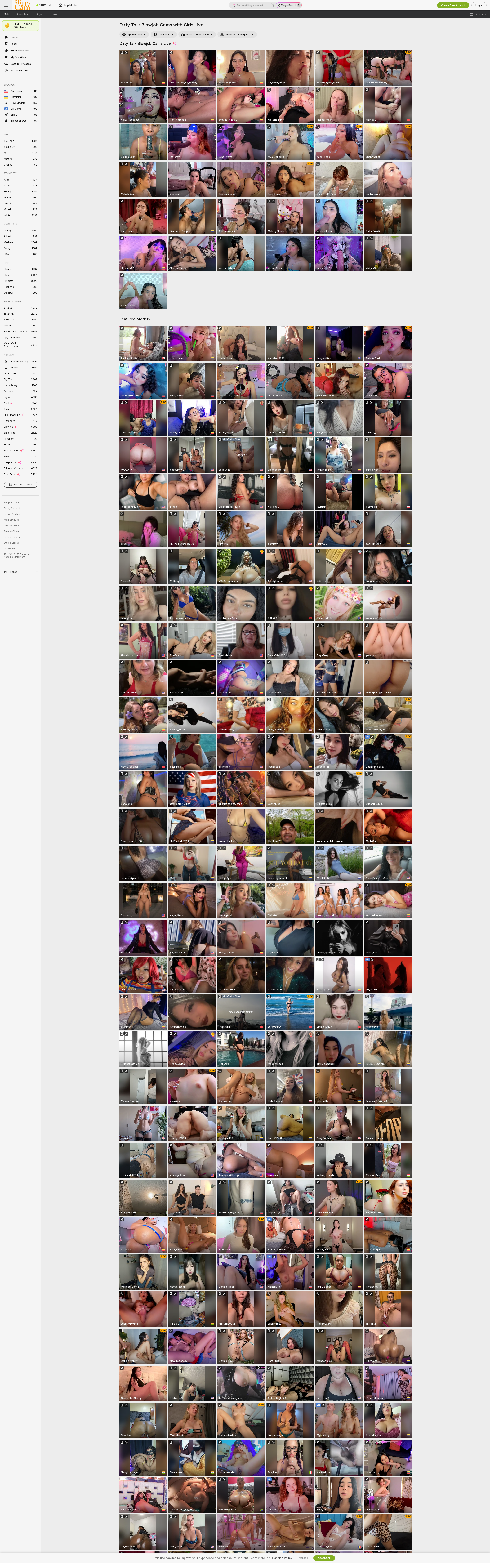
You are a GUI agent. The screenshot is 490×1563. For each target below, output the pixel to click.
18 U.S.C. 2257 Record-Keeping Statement (16, 555)
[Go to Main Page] (22, 5)
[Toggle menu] (6, 5)
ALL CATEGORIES (22, 484)
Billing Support (12, 508)
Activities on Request (237, 34)
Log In (479, 5)
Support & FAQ (12, 502)
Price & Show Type (197, 34)
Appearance (134, 34)
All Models (10, 548)
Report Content (12, 514)
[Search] (272, 5)
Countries (164, 34)
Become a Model (13, 537)
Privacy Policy (12, 525)
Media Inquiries (12, 520)
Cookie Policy (283, 1558)
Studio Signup (12, 543)
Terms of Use (11, 531)
